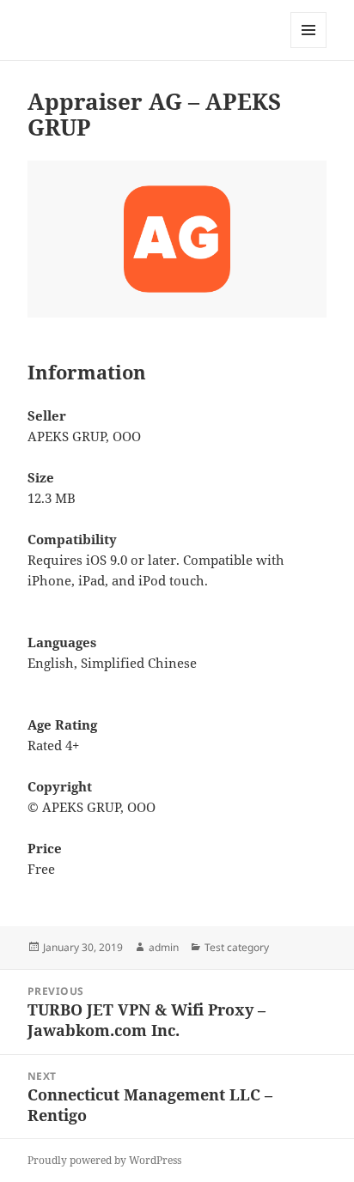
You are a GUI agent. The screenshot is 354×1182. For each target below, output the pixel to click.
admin (164, 947)
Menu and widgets (309, 47)
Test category (236, 947)
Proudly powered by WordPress (104, 1160)
